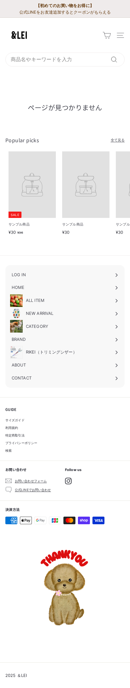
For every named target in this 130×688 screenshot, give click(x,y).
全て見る (118, 140)
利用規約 (11, 428)
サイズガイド (15, 420)
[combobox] (65, 60)
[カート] (106, 35)
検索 (8, 450)
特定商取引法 (15, 435)
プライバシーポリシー (21, 443)
